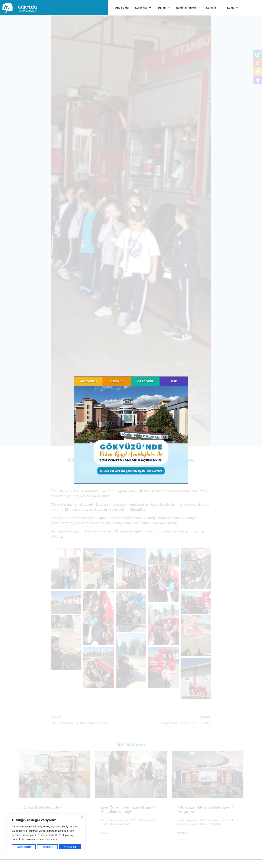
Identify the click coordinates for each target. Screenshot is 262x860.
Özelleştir (24, 847)
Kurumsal (141, 7)
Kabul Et (69, 847)
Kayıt (230, 7)
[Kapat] (82, 817)
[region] (46, 833)
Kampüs (211, 7)
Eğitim (162, 7)
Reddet (47, 847)
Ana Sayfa (122, 7)
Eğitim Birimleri (186, 7)
